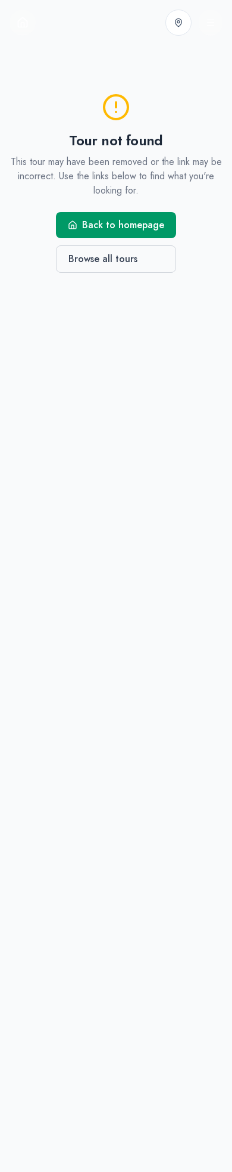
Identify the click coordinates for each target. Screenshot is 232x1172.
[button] (178, 23)
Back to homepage (123, 225)
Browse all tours (102, 259)
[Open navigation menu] (210, 23)
